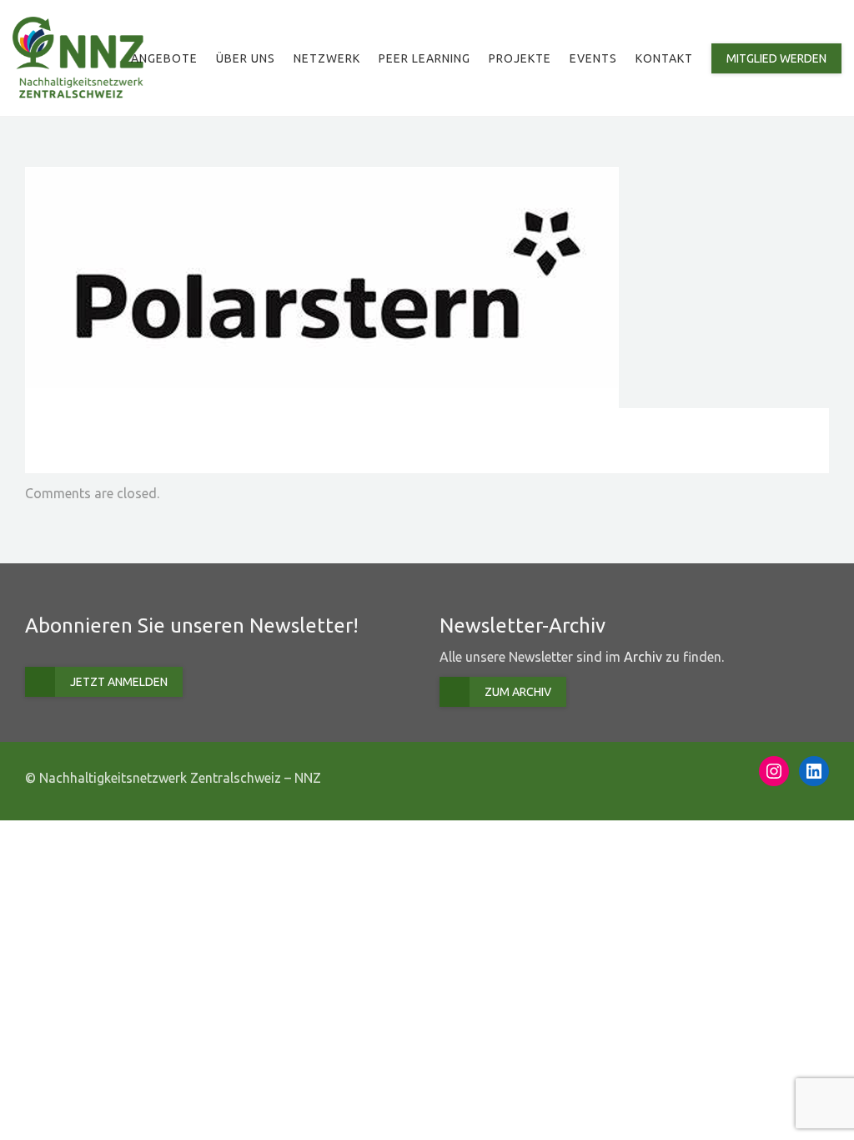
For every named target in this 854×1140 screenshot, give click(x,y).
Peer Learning (424, 58)
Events (593, 58)
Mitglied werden (776, 58)
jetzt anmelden (119, 682)
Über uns (245, 58)
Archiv (643, 656)
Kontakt (664, 58)
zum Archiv (518, 692)
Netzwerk (327, 58)
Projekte (520, 58)
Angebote (164, 58)
